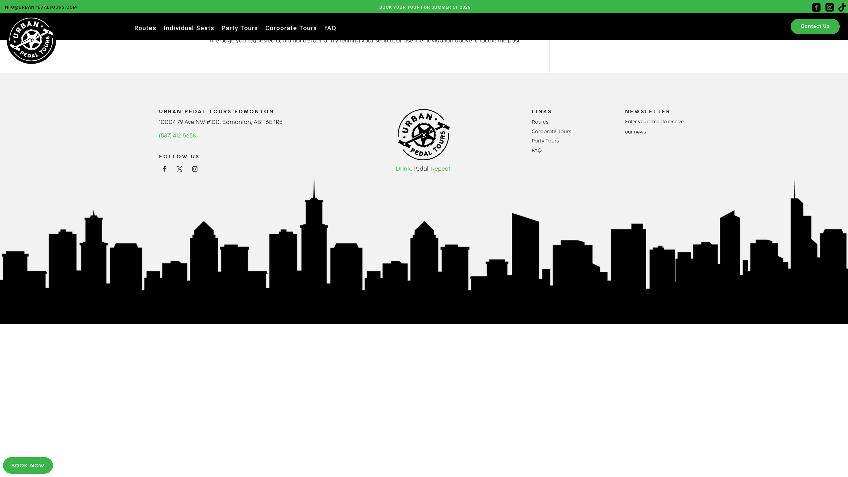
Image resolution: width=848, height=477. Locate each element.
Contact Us (815, 26)
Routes (145, 29)
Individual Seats (189, 29)
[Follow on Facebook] (164, 169)
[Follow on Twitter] (179, 169)
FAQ (330, 29)
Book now (28, 465)
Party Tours (240, 29)
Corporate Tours (291, 29)
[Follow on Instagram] (194, 169)
